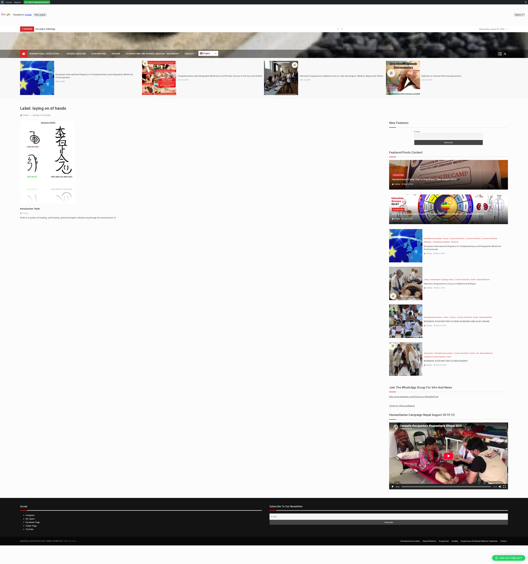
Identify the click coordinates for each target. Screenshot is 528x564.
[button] (508, 558)
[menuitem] (2, 2)
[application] (448, 455)
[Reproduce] (392, 486)
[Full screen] (504, 486)
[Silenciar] (500, 486)
